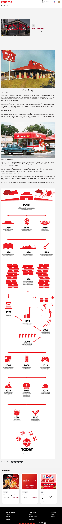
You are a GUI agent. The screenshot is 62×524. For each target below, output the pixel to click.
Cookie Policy (31, 519)
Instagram (53, 516)
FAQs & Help (8, 517)
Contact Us (8, 514)
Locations (8, 516)
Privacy (30, 514)
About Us (52, 517)
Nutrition (8, 519)
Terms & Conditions (33, 516)
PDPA (30, 517)
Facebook (52, 514)
